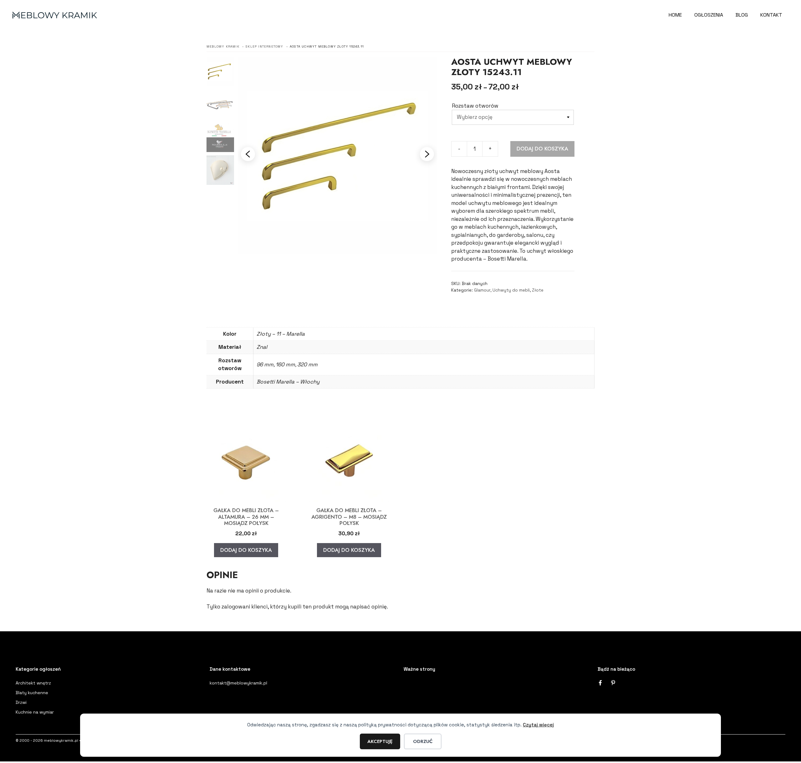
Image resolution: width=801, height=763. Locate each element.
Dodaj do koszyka (542, 148)
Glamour (482, 290)
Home (675, 15)
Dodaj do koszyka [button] (246, 550)
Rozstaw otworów (475, 105)
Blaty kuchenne (32, 692)
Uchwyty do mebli (511, 290)
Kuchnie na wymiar (35, 712)
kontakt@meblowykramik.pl (238, 683)
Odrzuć (422, 741)
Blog (742, 15)
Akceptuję (380, 741)
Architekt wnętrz (33, 683)
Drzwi (21, 702)
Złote (537, 290)
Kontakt (771, 15)
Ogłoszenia (708, 15)
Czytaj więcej (538, 725)
